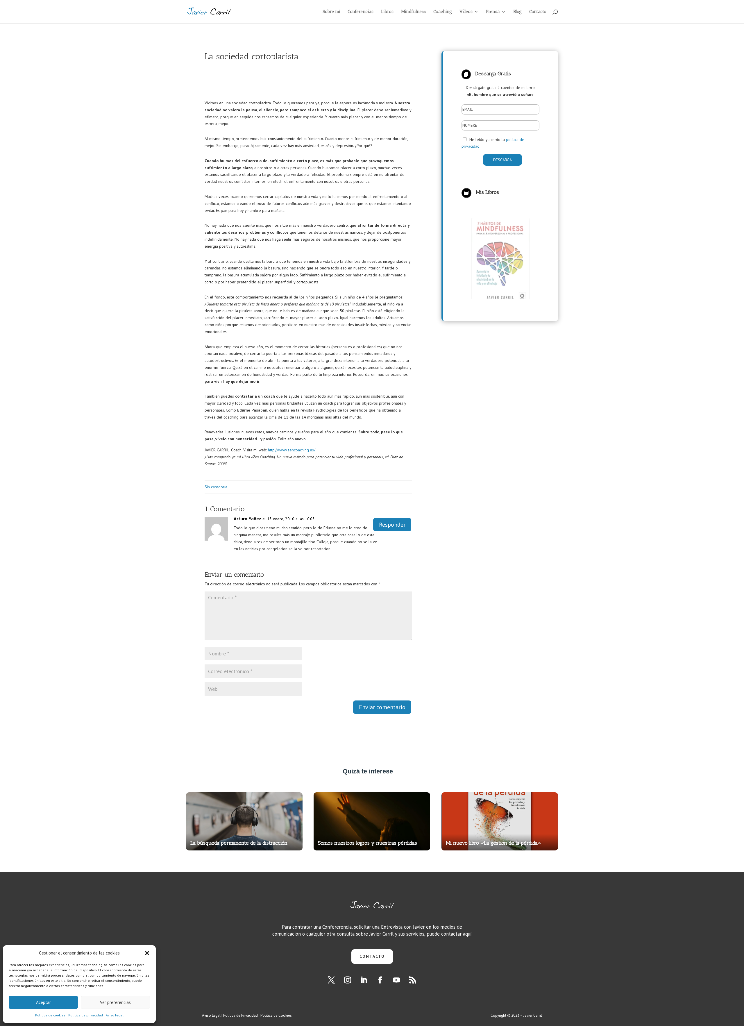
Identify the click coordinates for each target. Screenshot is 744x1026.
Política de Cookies (276, 1015)
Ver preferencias (115, 1002)
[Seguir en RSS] (413, 980)
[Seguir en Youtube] (396, 980)
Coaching (442, 12)
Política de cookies (50, 1015)
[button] (147, 953)
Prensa (493, 12)
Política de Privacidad (240, 1015)
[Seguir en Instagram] (348, 980)
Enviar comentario (382, 707)
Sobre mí (331, 12)
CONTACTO (372, 956)
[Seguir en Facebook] (380, 980)
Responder (392, 524)
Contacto (537, 12)
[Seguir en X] (331, 980)
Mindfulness (413, 12)
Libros (387, 12)
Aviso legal (115, 1015)
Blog (517, 12)
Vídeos (466, 12)
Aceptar (43, 1002)
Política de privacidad (85, 1015)
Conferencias (360, 12)
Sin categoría (216, 486)
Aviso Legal (211, 1015)
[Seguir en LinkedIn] (364, 980)
